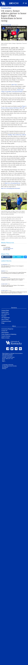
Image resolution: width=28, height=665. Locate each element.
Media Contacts (5, 338)
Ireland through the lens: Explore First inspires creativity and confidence (12, 286)
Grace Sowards (7, 25)
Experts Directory (5, 336)
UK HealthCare (5, 314)
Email (3, 360)
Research (3, 316)
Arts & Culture (5, 319)
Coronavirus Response (7, 329)
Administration (5, 332)
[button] (26, 3)
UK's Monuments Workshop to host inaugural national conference (12, 266)
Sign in (3, 361)
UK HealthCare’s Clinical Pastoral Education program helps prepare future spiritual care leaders (14, 292)
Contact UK (4, 330)
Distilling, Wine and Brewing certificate (17, 134)
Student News (5, 312)
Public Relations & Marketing (8, 334)
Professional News (6, 8)
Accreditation (5, 367)
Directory (4, 368)
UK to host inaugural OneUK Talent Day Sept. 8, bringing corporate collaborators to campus (12, 279)
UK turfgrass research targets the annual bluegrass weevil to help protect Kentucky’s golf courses (13, 273)
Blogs (2, 323)
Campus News (5, 310)
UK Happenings (5, 317)
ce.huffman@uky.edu (8, 248)
